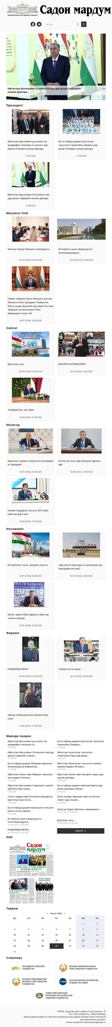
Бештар (79, 831)
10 (15, 935)
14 (70, 935)
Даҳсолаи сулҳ (16, 364)
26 (43, 946)
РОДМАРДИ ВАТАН (18, 669)
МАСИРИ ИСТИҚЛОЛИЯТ (72, 364)
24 (15, 946)
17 (15, 940)
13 (56, 935)
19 (43, 940)
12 (43, 935)
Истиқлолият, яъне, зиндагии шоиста (28, 565)
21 (70, 940)
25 (29, 946)
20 (56, 940)
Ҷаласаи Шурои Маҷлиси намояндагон (28, 249)
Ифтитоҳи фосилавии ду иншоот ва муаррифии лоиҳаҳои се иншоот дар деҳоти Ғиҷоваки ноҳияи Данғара (28, 145)
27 (56, 946)
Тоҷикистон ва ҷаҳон (69, 669)
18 (29, 940)
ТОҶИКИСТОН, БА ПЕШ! (21, 410)
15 (83, 935)
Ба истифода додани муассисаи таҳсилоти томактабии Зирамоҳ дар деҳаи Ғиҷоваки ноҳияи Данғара (77, 145)
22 (83, 940)
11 (29, 935)
